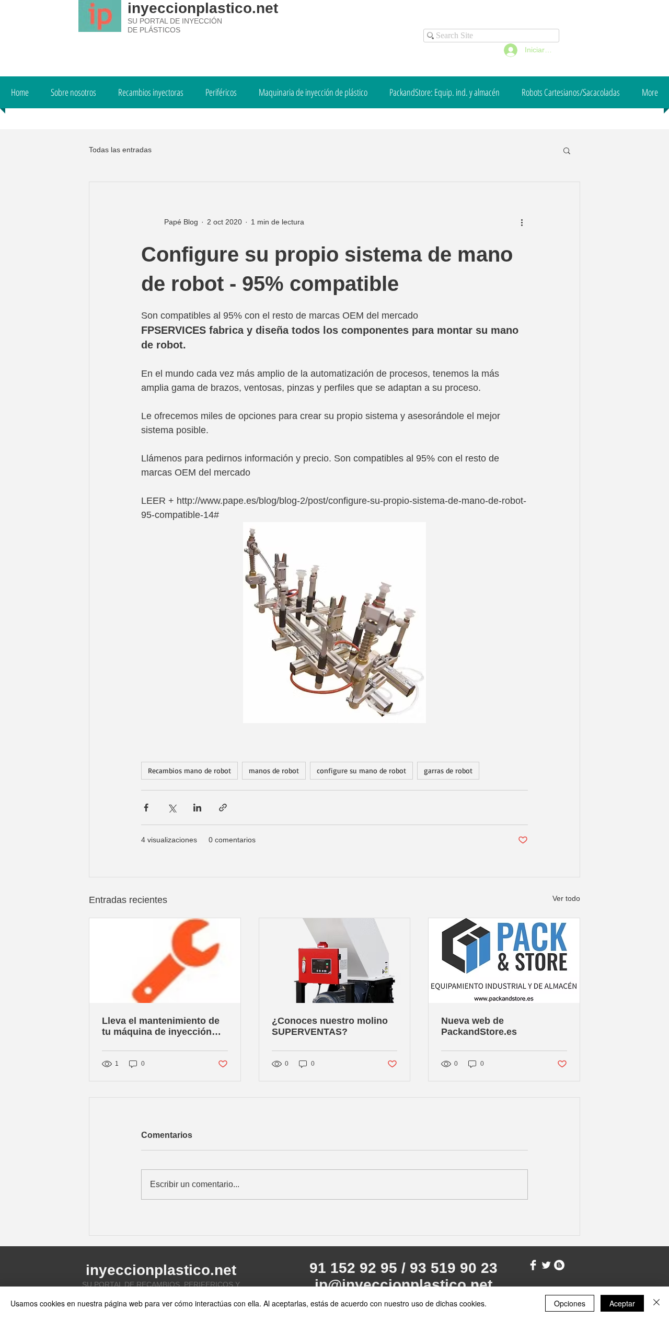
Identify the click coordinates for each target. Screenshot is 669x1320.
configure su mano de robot (361, 770)
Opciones (569, 1303)
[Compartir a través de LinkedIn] (197, 808)
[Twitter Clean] (546, 1265)
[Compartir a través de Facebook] (146, 808)
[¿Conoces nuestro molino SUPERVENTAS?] (334, 960)
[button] (567, 150)
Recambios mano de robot (189, 770)
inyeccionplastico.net (203, 8)
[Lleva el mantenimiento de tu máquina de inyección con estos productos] (164, 960)
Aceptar (622, 1303)
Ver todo (566, 898)
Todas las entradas (120, 149)
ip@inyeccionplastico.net (403, 1285)
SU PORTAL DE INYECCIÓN (175, 21)
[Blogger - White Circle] (559, 1265)
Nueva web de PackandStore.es (479, 1026)
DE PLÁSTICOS (154, 30)
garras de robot (448, 770)
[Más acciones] (521, 222)
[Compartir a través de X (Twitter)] (172, 808)
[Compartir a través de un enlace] (223, 808)
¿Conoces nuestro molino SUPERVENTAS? (330, 1026)
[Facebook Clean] (533, 1265)
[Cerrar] (656, 1303)
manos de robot (274, 770)
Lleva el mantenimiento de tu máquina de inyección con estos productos (161, 1026)
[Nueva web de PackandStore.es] (504, 960)
